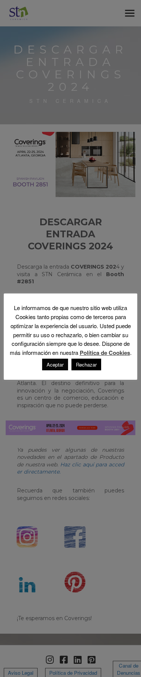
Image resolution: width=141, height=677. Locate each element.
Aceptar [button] (55, 364)
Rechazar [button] (86, 364)
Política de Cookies (105, 353)
